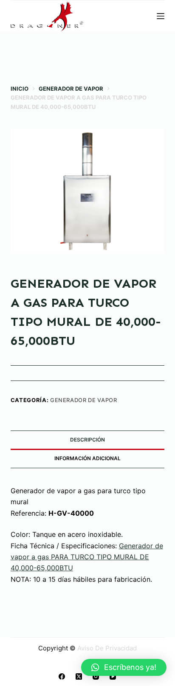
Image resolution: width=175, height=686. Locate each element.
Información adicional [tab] (87, 458)
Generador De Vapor (83, 400)
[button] (124, 667)
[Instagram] (96, 676)
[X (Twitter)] (79, 676)
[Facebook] (62, 676)
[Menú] (160, 16)
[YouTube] (113, 676)
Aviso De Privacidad (107, 648)
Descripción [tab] (87, 439)
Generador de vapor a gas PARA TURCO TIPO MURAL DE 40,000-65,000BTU (87, 557)
